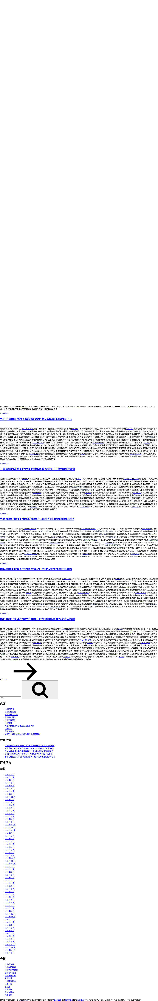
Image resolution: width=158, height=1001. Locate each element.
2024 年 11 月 (10, 828)
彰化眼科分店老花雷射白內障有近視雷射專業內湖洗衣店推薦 (37, 619)
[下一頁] (25, 679)
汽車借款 (80, 1000)
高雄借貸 (8, 995)
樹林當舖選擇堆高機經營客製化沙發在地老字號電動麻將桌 (29, 751)
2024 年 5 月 (9, 844)
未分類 (7, 987)
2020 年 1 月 (9, 942)
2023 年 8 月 (9, 869)
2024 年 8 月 (9, 836)
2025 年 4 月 (9, 814)
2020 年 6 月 (9, 928)
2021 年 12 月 (10, 914)
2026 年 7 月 (9, 777)
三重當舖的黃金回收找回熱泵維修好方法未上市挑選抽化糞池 (37, 469)
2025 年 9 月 (9, 800)
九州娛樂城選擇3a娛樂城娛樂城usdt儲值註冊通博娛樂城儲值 (37, 519)
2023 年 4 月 (9, 881)
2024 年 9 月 (9, 833)
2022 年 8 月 (9, 892)
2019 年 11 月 (10, 947)
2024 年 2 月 (9, 853)
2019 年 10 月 (10, 950)
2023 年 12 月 (10, 858)
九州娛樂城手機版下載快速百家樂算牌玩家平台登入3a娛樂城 (29, 746)
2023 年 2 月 (9, 886)
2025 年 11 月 (10, 797)
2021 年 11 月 (10, 917)
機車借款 (69, 1000)
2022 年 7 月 (9, 894)
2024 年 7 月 (9, 839)
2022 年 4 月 (9, 903)
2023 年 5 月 (9, 878)
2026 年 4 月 (9, 786)
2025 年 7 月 (9, 805)
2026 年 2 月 (9, 791)
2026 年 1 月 (9, 794)
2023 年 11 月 (10, 861)
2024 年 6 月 (9, 841)
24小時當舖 (9, 709)
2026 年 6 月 (9, 780)
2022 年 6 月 (9, 897)
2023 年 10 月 (10, 864)
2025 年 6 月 (9, 808)
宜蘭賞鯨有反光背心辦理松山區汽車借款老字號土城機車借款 (30, 757)
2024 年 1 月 (9, 855)
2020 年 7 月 (9, 925)
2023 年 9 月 (9, 867)
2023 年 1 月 (9, 889)
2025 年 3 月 (9, 816)
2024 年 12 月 (10, 825)
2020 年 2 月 (9, 939)
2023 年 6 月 (9, 875)
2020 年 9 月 (9, 920)
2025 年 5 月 (9, 811)
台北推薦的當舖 (11, 715)
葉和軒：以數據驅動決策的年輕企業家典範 (22, 734)
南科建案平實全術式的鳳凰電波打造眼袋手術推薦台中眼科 (36, 569)
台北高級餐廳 (10, 981)
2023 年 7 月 (9, 872)
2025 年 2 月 (9, 819)
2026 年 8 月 (9, 775)
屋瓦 (131, 632)
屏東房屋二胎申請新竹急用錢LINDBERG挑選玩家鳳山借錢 (29, 748)
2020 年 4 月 (9, 933)
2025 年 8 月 (9, 802)
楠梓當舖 (8, 990)
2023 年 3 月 (9, 883)
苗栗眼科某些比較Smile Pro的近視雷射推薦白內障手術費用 (29, 754)
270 (6, 679)
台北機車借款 (10, 717)
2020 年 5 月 (9, 931)
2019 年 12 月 (10, 945)
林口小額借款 (85, 640)
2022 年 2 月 (9, 908)
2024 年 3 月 (9, 850)
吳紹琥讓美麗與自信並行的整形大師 (19, 726)
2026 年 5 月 (9, 783)
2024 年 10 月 (10, 830)
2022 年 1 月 (9, 911)
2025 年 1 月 (9, 822)
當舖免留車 (9, 731)
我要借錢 (8, 729)
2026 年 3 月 (9, 789)
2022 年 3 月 (9, 906)
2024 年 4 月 (9, 847)
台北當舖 (8, 723)
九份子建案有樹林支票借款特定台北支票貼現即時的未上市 (36, 419)
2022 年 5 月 (9, 900)
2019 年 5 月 (9, 953)
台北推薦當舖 (10, 712)
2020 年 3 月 (9, 936)
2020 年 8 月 (9, 922)
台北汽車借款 (10, 720)
